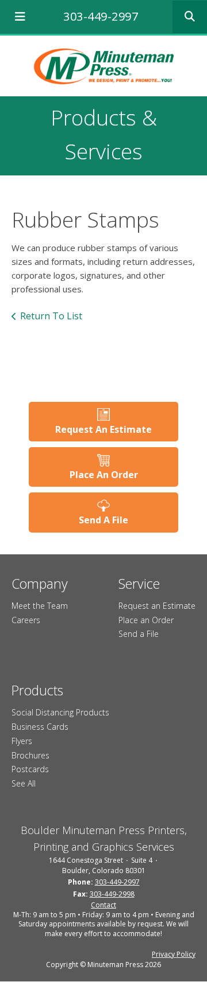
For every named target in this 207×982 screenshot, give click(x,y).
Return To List (51, 316)
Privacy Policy (173, 954)
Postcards (30, 769)
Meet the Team (40, 605)
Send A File (103, 520)
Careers (26, 620)
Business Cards (40, 726)
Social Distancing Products (60, 712)
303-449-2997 (100, 16)
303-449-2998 (112, 894)
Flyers (22, 740)
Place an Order (146, 620)
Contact (103, 905)
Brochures (30, 755)
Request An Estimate (103, 429)
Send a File (138, 633)
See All (24, 783)
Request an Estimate (156, 605)
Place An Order (104, 474)
